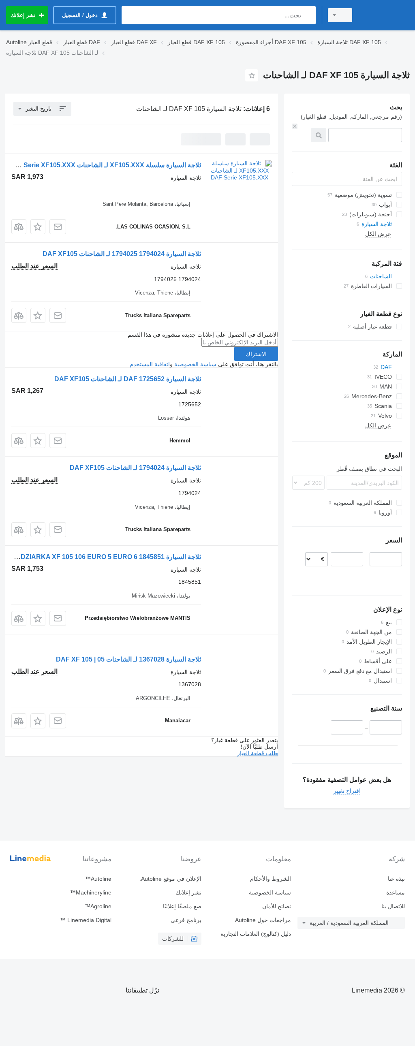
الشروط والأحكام (270, 878)
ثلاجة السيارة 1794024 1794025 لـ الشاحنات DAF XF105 (122, 253)
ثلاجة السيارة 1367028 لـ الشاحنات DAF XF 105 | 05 (128, 659)
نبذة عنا (396, 878)
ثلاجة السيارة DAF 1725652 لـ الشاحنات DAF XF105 (127, 379)
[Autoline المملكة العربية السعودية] (384, 15)
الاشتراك (256, 354)
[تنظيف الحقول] (294, 126)
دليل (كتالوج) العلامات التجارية (255, 934)
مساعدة (395, 892)
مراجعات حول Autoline (263, 920)
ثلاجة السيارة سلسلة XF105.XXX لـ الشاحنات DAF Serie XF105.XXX (104, 165)
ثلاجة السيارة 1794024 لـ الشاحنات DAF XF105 (135, 467)
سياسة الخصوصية (195, 364)
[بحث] (308, 15)
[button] (37, 226)
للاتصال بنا (393, 906)
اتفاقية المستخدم (150, 364)
